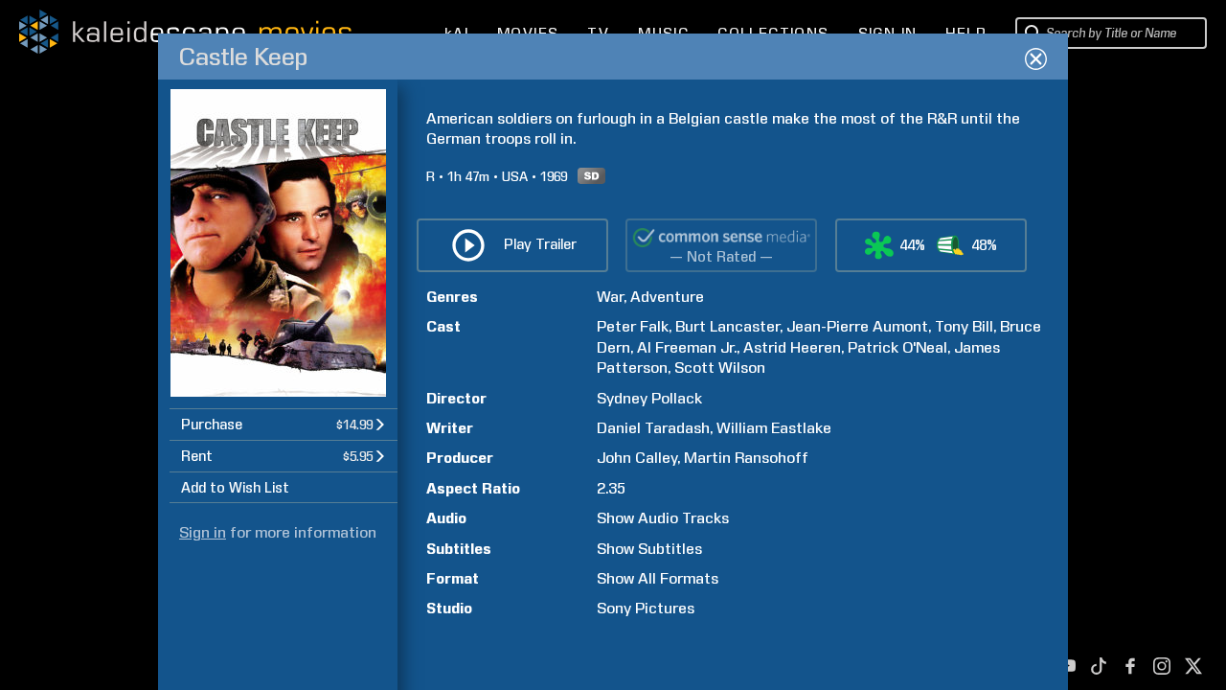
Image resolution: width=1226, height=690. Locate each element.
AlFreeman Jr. (687, 347)
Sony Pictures (645, 608)
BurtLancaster (727, 326)
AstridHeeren (792, 347)
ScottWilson (719, 367)
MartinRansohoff (746, 457)
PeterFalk (633, 326)
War (610, 297)
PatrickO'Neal (897, 347)
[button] (283, 424)
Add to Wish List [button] (235, 487)
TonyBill (964, 326)
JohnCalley (637, 457)
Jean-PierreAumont (857, 326)
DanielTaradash (653, 428)
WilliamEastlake (773, 428)
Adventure (667, 297)
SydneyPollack (649, 398)
